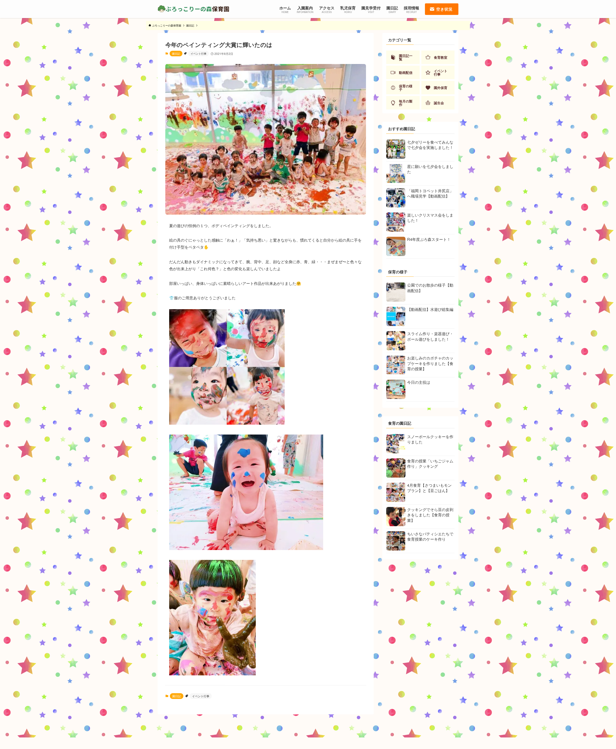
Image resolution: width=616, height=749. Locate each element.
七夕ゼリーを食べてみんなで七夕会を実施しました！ (430, 144)
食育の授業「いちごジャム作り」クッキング (430, 463)
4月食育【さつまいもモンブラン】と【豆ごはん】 (429, 487)
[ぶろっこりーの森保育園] (194, 9)
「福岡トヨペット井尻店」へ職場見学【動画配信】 (430, 193)
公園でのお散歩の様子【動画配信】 (430, 287)
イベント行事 (198, 53)
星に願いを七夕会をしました (430, 169)
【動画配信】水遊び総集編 (430, 309)
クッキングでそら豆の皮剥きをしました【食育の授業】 (430, 515)
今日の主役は (418, 382)
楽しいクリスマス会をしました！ (430, 217)
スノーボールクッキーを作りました (430, 439)
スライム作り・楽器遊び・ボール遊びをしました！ (430, 336)
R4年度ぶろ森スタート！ (429, 239)
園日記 (176, 53)
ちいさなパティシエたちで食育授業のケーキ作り (430, 536)
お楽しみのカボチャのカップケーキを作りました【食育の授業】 (430, 363)
